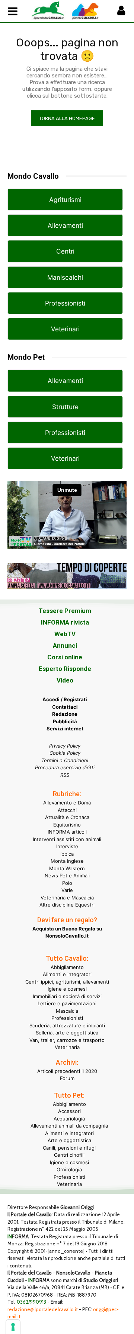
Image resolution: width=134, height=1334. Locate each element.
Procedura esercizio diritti (65, 767)
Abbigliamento (67, 967)
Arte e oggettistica (69, 1140)
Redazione (64, 714)
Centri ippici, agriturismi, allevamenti (67, 982)
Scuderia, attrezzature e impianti (67, 1025)
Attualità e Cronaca (67, 817)
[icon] (121, 12)
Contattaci (65, 707)
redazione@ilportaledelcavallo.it (42, 1309)
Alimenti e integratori (67, 974)
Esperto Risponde (65, 668)
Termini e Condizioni (64, 760)
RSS (64, 775)
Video (65, 680)
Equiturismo (67, 825)
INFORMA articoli (67, 832)
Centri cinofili (69, 1155)
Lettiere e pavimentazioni (67, 1003)
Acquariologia (69, 1119)
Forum (67, 1078)
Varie (67, 890)
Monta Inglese (67, 861)
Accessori (69, 1111)
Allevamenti (65, 225)
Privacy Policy (64, 746)
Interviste (67, 846)
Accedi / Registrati (64, 699)
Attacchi (67, 810)
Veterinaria (67, 1047)
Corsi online (64, 657)
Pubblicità (65, 721)
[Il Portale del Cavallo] (49, 10)
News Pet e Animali (67, 875)
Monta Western (67, 868)
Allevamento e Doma (67, 803)
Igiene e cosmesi (67, 989)
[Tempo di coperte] (67, 594)
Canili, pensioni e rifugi (69, 1148)
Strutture (65, 407)
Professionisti (65, 303)
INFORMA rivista (65, 622)
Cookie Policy (65, 753)
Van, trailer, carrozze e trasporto (67, 1040)
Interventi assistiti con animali (67, 839)
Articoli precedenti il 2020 (67, 1071)
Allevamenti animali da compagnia (69, 1126)
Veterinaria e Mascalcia (67, 898)
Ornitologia (69, 1169)
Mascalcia (67, 1011)
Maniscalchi (65, 277)
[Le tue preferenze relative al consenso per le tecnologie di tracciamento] (13, 1327)
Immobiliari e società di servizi (67, 996)
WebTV (65, 634)
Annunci (65, 645)
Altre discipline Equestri (67, 905)
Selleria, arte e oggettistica (67, 1033)
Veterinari (65, 329)
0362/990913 (31, 1302)
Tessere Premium (65, 610)
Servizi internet (65, 729)
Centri (65, 251)
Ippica (67, 854)
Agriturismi (65, 199)
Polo (67, 883)
